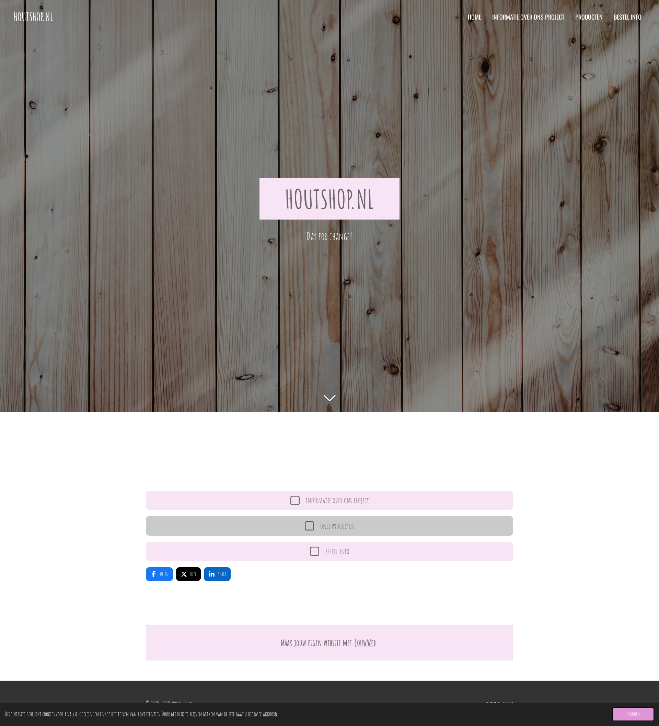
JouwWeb (365, 642)
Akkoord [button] (633, 714)
